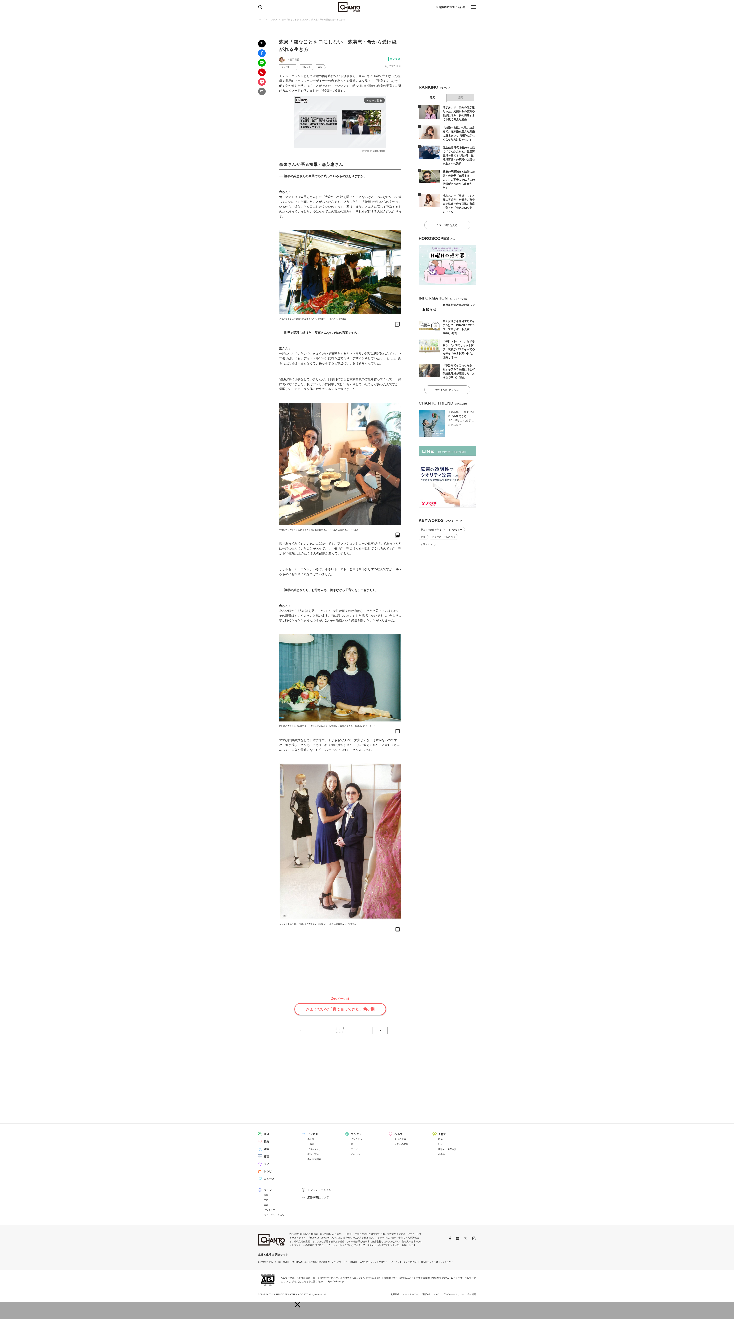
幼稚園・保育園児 (447, 1149)
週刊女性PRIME (265, 1262)
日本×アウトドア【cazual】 (345, 1262)
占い (266, 1163)
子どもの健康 (401, 1144)
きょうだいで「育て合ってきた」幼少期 (340, 1009)
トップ (261, 19)
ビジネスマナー (315, 1149)
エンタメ (273, 19)
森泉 (320, 67)
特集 (266, 1141)
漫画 (266, 1156)
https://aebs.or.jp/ (335, 1281)
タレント (306, 67)
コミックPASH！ (411, 1262)
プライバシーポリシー (453, 1294)
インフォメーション (319, 1189)
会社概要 (472, 1294)
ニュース (269, 1178)
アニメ (354, 1149)
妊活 (440, 1139)
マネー (267, 1200)
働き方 (310, 1139)
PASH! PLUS (297, 1262)
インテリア (269, 1210)
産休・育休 (313, 1154)
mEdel (286, 1262)
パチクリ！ (396, 1262)
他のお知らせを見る (447, 389)
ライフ (268, 1189)
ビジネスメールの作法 (443, 537)
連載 (266, 1148)
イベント (355, 1154)
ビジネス (312, 1134)
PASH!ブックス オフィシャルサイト (438, 1262)
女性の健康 (400, 1139)
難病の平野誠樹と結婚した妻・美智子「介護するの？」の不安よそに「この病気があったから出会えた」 (459, 179)
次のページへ (380, 1030)
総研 (266, 1134)
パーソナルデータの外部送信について (421, 1294)
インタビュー (288, 67)
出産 (440, 1144)
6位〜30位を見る (447, 225)
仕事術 (310, 1144)
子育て (442, 1134)
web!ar (278, 1262)
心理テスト (426, 544)
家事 (266, 1195)
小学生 (441, 1154)
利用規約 (395, 1294)
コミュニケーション (274, 1215)
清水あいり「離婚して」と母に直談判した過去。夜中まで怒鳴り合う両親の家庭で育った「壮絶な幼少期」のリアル (459, 203)
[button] (297, 1305)
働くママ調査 (314, 1159)
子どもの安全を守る (431, 529)
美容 (266, 1205)
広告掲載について (318, 1197)
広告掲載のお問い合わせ (450, 7)
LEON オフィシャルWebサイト (374, 1262)
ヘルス (399, 1134)
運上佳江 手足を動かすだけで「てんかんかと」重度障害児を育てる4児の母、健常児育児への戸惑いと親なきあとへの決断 (459, 155)
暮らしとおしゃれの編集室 (317, 1262)
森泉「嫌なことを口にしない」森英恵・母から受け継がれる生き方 (313, 19)
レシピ (268, 1171)
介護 (423, 537)
